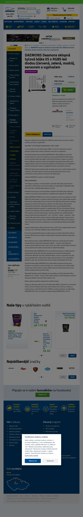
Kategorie (8, 21)
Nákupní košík (13, 426)
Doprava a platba (14, 431)
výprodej (29, 21)
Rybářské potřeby (12, 496)
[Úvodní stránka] (9, 9)
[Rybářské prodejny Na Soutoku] (18, 484)
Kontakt (72, 21)
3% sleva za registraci (52, 426)
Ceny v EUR (70, 18)
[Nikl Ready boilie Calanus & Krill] (66, 327)
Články (44, 21)
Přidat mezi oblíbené (58, 126)
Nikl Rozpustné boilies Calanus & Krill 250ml (38, 318)
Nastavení (50, 461)
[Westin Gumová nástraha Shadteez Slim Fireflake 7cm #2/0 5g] (37, 341)
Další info (62, 106)
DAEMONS (69, 113)
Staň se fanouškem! (26, 16)
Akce (21, 496)
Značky (37, 21)
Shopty (24, 501)
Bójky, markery (63, 45)
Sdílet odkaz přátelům (72, 126)
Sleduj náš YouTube (24, 18)
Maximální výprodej (52, 431)
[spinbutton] (54, 90)
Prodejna (63, 21)
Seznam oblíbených (55, 18)
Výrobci (27, 496)
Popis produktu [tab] (33, 134)
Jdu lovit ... (15, 45)
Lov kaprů (35, 45)
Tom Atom (35, 501)
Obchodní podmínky (15, 429)
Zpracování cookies (31, 455)
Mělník (9, 472)
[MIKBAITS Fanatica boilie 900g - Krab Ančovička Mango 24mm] (17, 321)
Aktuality (35, 496)
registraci (58, 83)
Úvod (28, 45)
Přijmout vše (33, 461)
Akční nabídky (19, 21)
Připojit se (42, 395)
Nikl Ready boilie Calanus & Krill (69, 314)
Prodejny (49, 496)
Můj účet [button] (54, 9)
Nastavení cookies (45, 501)
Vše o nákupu (53, 21)
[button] (72, 356)
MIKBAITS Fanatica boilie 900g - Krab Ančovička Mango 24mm (15, 336)
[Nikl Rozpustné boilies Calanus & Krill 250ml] (46, 321)
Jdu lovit (10, 27)
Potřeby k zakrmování (48, 45)
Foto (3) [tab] (47, 134)
